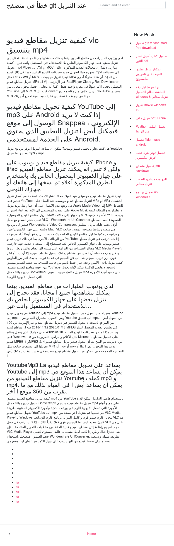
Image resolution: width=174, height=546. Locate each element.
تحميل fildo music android (148, 141)
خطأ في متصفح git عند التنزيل (46, 5)
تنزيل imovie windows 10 (151, 107)
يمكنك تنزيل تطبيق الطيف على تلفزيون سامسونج (149, 74)
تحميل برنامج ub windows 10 (147, 194)
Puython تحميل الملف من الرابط (151, 128)
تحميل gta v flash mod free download (151, 45)
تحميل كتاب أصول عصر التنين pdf (151, 58)
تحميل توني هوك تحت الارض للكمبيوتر (150, 155)
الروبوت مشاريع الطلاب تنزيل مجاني (151, 181)
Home (91, 533)
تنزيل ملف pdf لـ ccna (151, 118)
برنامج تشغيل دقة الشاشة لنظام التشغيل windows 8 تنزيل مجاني (152, 92)
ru (17, 482)
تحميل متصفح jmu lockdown (148, 168)
